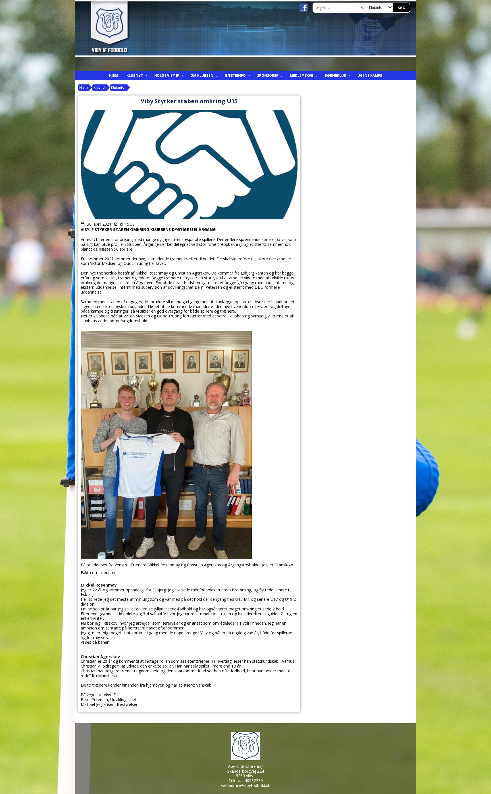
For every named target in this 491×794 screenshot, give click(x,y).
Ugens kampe (369, 75)
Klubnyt (134, 75)
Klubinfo (117, 87)
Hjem (113, 75)
